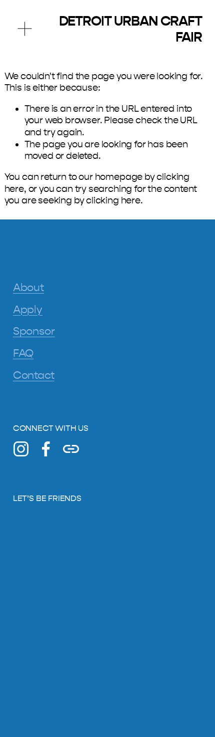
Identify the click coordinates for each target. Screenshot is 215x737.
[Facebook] (46, 449)
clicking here (113, 200)
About (28, 287)
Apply (27, 309)
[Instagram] (21, 449)
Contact (33, 375)
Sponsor (34, 331)
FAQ (23, 353)
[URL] (71, 449)
